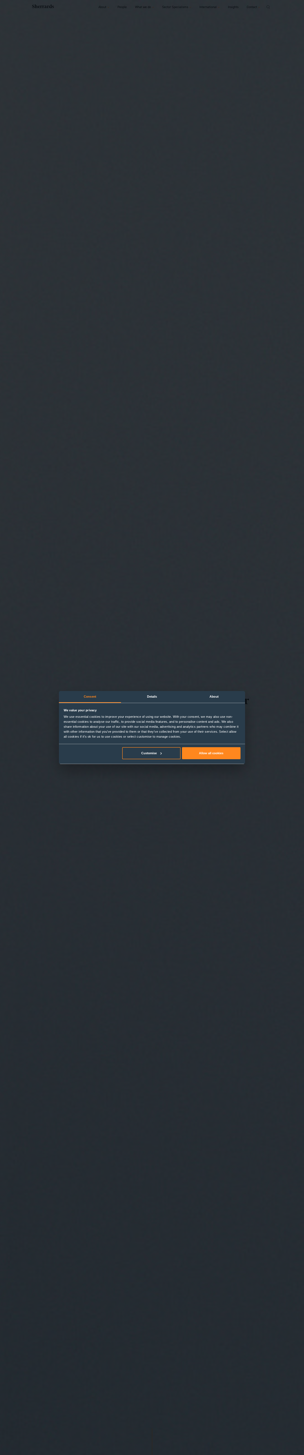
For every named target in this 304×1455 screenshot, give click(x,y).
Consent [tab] (90, 696)
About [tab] (214, 696)
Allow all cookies (211, 753)
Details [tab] (152, 696)
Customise (149, 753)
